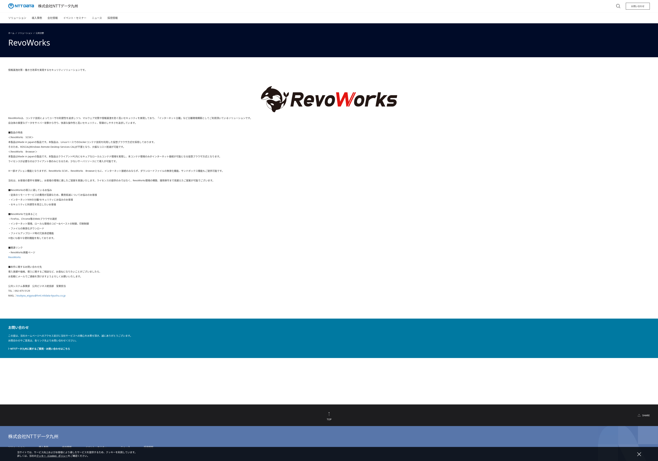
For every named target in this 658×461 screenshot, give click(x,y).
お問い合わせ (637, 6)
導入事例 (37, 18)
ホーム (11, 33)
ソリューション (17, 18)
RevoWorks (14, 257)
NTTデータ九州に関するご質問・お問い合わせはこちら (40, 348)
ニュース (97, 18)
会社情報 (52, 18)
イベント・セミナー (74, 18)
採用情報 (112, 18)
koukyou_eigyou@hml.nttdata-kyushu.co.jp (41, 295)
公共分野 (40, 33)
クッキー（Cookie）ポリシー (52, 455)
